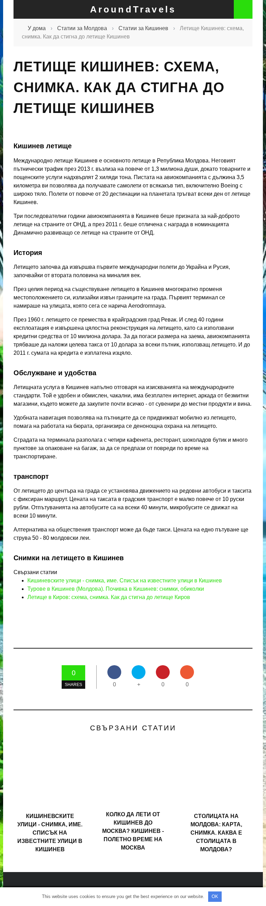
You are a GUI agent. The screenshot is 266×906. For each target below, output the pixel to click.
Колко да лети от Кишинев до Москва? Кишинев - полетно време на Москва (133, 831)
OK (215, 896)
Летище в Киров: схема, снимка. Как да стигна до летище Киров (108, 597)
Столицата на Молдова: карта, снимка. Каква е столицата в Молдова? (216, 832)
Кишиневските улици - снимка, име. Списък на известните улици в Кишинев (124, 580)
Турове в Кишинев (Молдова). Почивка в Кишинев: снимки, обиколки (115, 589)
